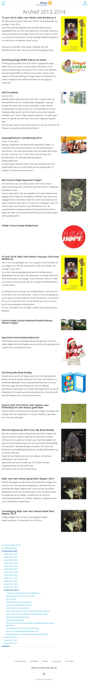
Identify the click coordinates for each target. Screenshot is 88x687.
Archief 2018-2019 (11, 575)
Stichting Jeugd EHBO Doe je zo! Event (20, 596)
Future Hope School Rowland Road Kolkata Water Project (27, 614)
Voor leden (69, 661)
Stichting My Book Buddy (15, 620)
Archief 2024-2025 (11, 557)
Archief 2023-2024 (11, 560)
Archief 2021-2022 (11, 566)
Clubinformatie (20, 661)
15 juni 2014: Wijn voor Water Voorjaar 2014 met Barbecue (28, 611)
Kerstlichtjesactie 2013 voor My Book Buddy (22, 628)
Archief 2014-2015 (11, 587)
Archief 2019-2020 (11, 572)
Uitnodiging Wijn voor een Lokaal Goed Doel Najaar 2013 (27, 634)
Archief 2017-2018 (11, 578)
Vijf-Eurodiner (11, 599)
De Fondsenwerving (9, 548)
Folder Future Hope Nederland (17, 608)
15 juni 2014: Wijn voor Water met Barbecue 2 (23, 593)
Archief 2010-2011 (11, 643)
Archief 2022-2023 (11, 563)
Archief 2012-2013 (11, 637)
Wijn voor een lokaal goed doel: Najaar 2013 (22, 631)
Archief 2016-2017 (11, 581)
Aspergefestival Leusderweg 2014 (19, 602)
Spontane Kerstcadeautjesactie (17, 617)
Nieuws (45, 661)
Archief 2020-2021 (11, 569)
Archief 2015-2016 (11, 584)
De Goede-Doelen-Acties (11, 545)
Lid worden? (56, 661)
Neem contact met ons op (44, 667)
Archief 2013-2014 (11, 590)
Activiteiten (34, 661)
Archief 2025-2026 (11, 554)
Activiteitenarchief (9, 551)
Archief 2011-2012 (11, 640)
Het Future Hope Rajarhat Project (18, 605)
